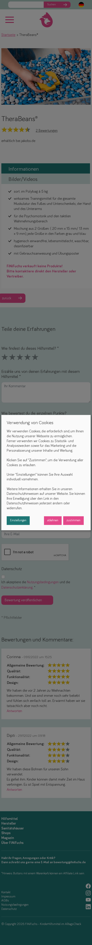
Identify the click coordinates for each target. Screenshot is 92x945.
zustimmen (73, 520)
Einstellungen (18, 520)
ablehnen (52, 520)
